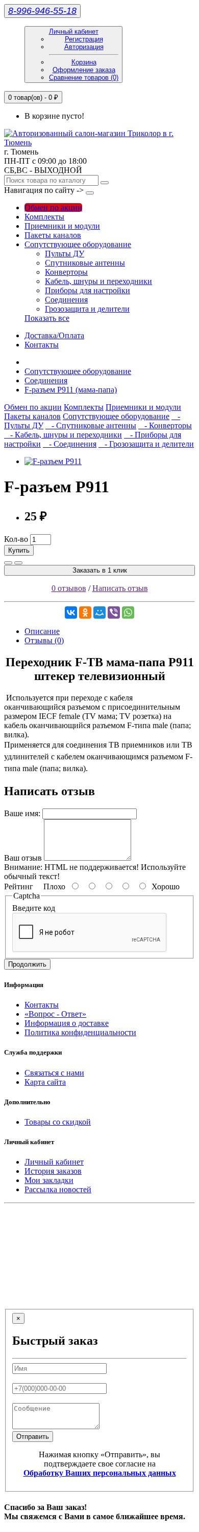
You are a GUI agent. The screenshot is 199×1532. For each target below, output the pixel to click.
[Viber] (114, 612)
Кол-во (16, 539)
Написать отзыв (120, 588)
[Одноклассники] (85, 612)
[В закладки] (8, 562)
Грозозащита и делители (87, 308)
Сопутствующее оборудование (77, 244)
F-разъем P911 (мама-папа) (70, 389)
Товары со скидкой (57, 1122)
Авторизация (84, 47)
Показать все (46, 318)
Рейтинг (18, 886)
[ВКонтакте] (71, 612)
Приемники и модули (62, 226)
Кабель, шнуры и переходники (98, 281)
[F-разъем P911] (53, 461)
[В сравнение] (18, 562)
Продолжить (27, 964)
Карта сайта (45, 1082)
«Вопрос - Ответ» (55, 1014)
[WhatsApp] (128, 612)
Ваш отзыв (23, 857)
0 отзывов (69, 588)
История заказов (53, 1171)
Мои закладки (48, 1180)
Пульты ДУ (64, 253)
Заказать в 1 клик (99, 570)
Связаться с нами (54, 1072)
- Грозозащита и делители (146, 444)
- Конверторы (165, 425)
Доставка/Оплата (54, 335)
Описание (42, 631)
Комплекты (44, 216)
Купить (19, 550)
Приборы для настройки (87, 290)
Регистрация (84, 39)
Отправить (32, 1436)
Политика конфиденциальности (80, 1032)
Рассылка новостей (57, 1189)
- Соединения (69, 444)
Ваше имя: (22, 813)
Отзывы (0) (44, 640)
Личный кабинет (54, 1161)
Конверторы (66, 272)
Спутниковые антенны (85, 262)
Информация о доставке (66, 1023)
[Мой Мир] (99, 612)
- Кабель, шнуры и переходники (63, 434)
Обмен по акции (53, 207)
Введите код (33, 908)
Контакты (41, 344)
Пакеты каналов (52, 235)
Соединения (66, 299)
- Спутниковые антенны (90, 425)
